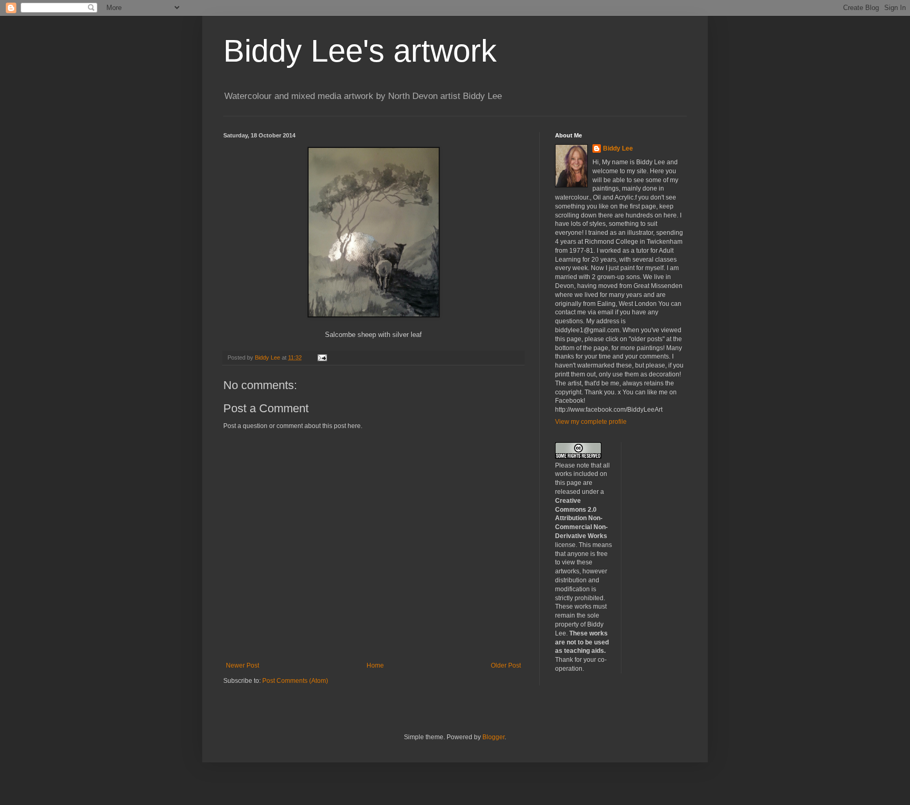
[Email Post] (322, 357)
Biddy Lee (618, 148)
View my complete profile (591, 421)
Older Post (506, 665)
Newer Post (242, 665)
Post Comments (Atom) (295, 680)
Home (375, 665)
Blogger (493, 737)
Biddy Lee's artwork (360, 50)
